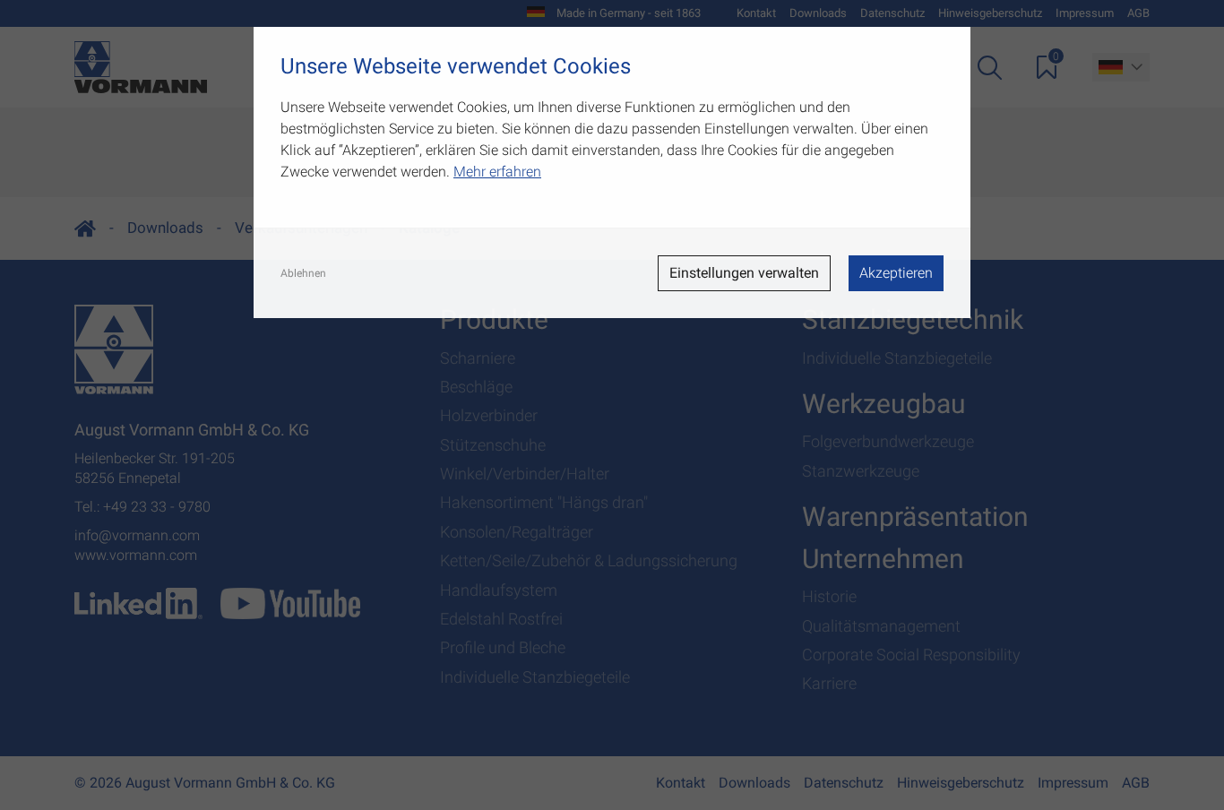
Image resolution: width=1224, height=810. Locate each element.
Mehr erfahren (497, 171)
